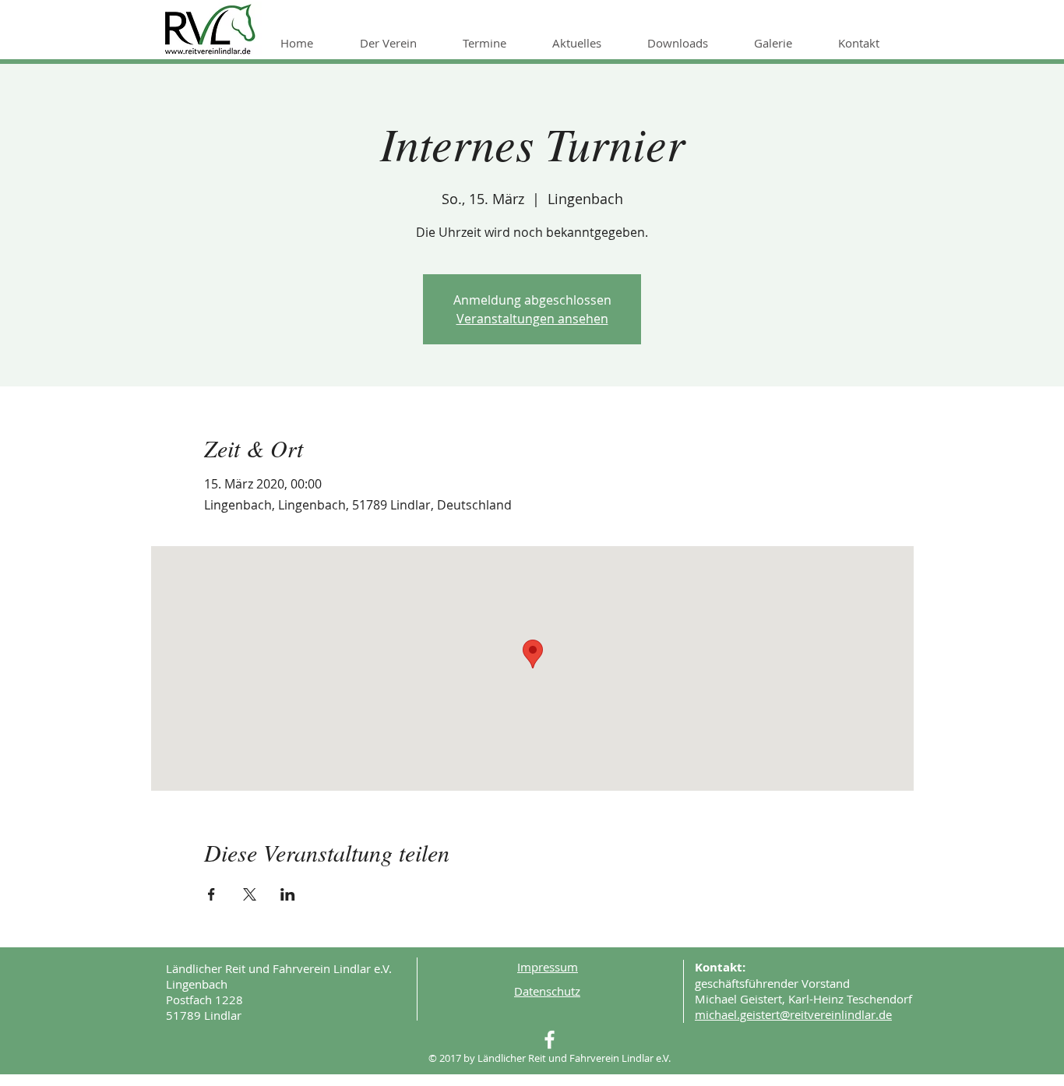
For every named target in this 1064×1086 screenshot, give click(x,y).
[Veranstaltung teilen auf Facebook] (211, 894)
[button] (399, 43)
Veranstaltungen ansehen (532, 318)
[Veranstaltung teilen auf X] (249, 894)
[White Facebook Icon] (549, 1040)
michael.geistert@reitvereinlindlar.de (793, 1014)
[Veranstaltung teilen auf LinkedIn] (287, 894)
